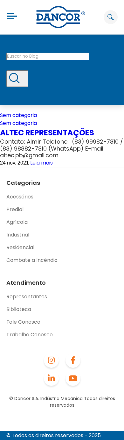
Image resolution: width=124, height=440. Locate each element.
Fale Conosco (23, 322)
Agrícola (17, 222)
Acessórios (19, 196)
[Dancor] (60, 17)
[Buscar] (17, 78)
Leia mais (41, 162)
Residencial (20, 247)
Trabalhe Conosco (29, 334)
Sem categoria (18, 115)
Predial (15, 209)
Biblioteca (18, 309)
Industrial (17, 234)
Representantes (26, 296)
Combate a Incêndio (32, 260)
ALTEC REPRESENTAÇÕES (47, 132)
